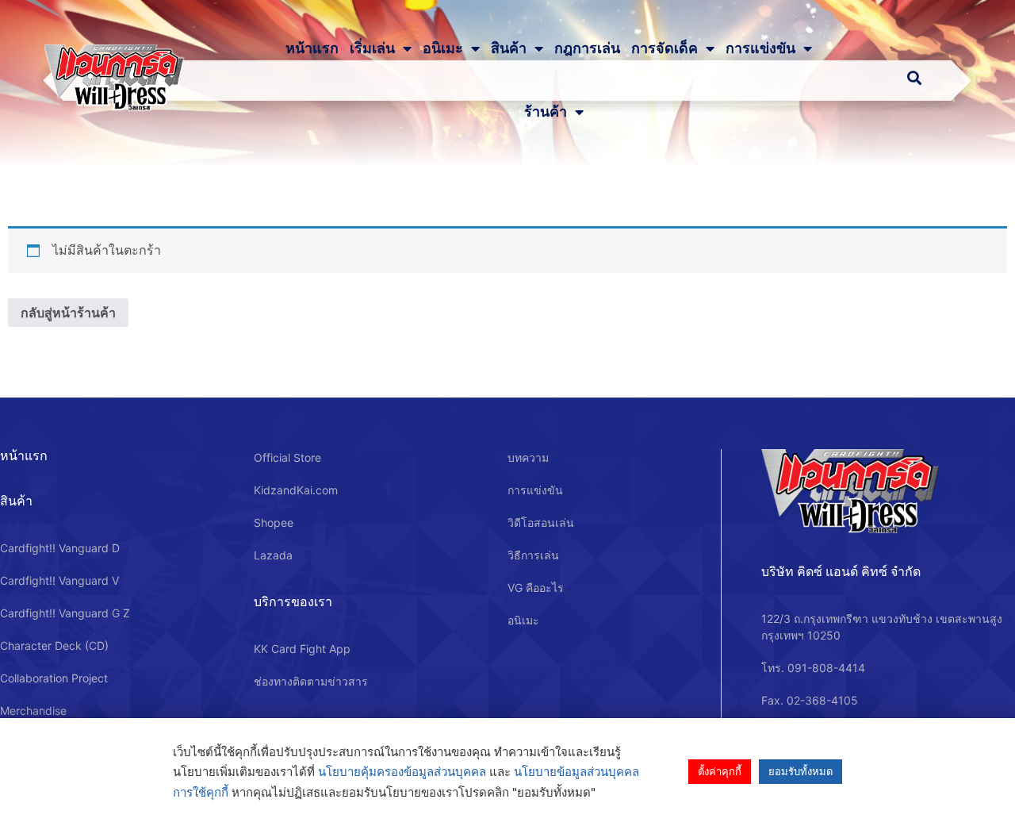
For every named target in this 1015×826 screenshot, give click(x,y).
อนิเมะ (443, 48)
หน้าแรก (312, 48)
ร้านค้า (545, 112)
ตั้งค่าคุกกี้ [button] (719, 771)
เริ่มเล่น (372, 48)
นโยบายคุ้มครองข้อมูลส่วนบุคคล (402, 771)
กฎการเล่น (587, 48)
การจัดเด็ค (664, 48)
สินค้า (509, 48)
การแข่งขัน (760, 48)
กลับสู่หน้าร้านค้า (68, 313)
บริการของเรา (293, 601)
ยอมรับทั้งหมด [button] (800, 771)
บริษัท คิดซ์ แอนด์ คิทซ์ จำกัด (841, 571)
